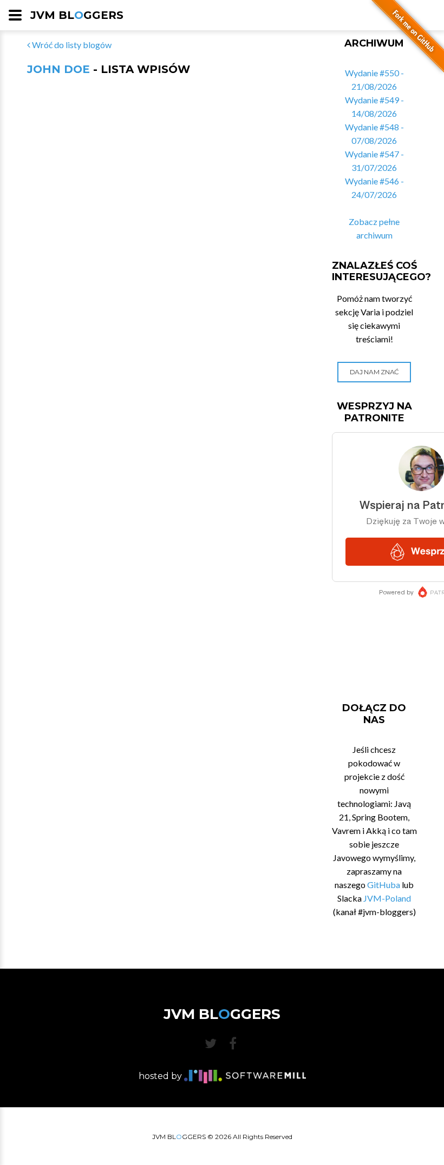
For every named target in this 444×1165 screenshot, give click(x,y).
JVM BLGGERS (76, 15)
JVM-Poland (387, 898)
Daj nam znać (374, 372)
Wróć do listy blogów (71, 44)
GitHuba (383, 884)
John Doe (58, 69)
